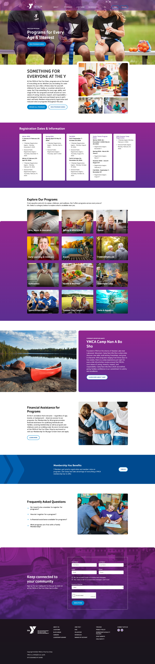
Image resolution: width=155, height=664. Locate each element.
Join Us (123, 469)
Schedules (78, 635)
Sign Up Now (78, 603)
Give (76, 629)
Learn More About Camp (97, 377)
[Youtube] (110, 2)
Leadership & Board (59, 637)
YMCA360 (99, 627)
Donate (124, 7)
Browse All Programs (37, 107)
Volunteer (78, 632)
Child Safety (100, 639)
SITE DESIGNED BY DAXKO (35, 657)
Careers (56, 635)
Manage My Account (81, 637)
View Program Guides (36, 44)
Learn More (33, 437)
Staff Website (100, 636)
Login (115, 2)
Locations (56, 629)
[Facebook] (106, 2)
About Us (56, 627)
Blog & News (57, 632)
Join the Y (78, 627)
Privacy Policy (100, 629)
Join (115, 7)
